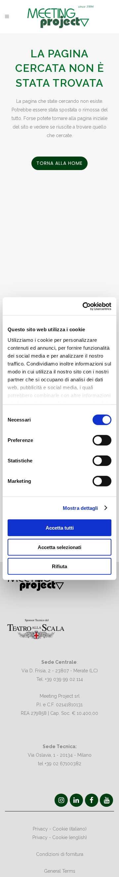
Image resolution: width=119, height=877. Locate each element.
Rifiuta (59, 566)
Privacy (40, 829)
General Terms (59, 871)
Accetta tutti (60, 528)
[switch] (102, 440)
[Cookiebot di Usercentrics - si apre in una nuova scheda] (84, 306)
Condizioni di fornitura (59, 854)
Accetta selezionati (59, 547)
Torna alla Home (59, 163)
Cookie (60, 829)
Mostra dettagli (80, 508)
